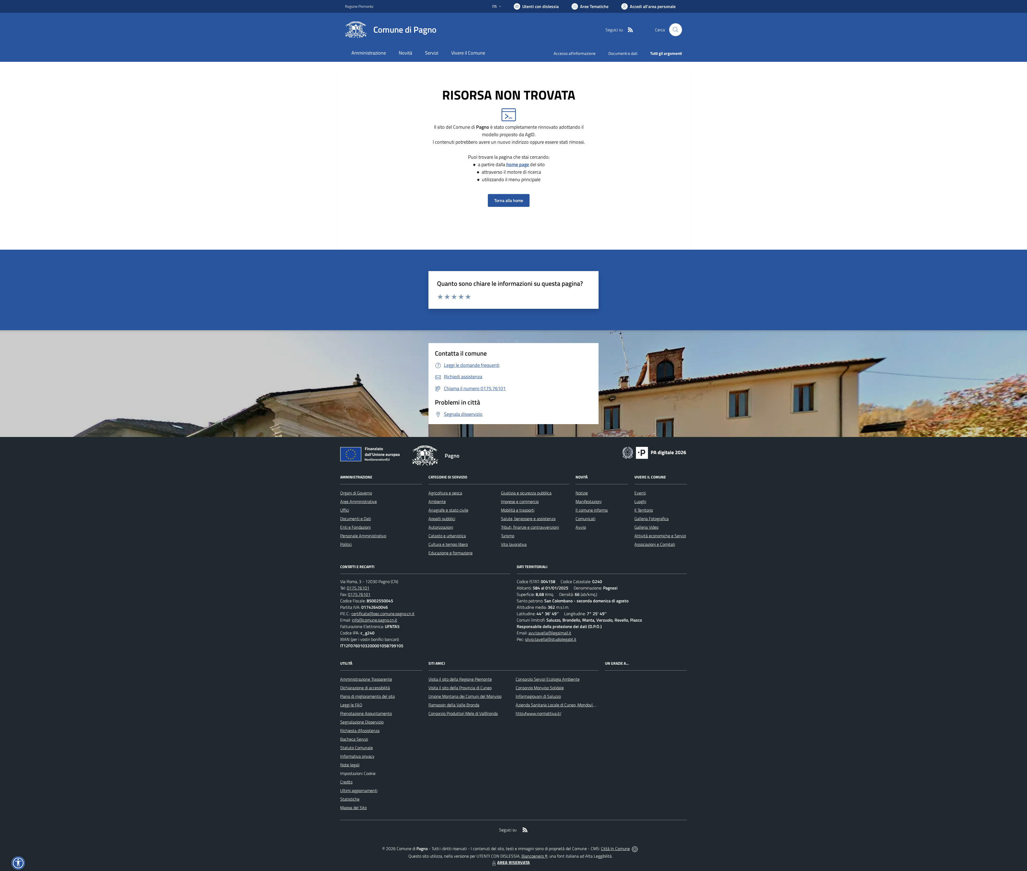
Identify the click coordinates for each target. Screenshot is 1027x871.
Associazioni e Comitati (654, 544)
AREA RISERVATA (513, 862)
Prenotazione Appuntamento (366, 713)
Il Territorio (643, 510)
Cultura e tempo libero (448, 544)
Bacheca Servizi (354, 739)
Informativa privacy (357, 756)
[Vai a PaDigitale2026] (654, 452)
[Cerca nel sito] (675, 29)
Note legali (349, 765)
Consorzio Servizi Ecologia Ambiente (548, 679)
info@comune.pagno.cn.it (374, 620)
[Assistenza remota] (634, 848)
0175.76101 (358, 588)
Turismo (507, 536)
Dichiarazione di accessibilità (365, 687)
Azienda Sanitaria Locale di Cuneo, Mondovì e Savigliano (565, 705)
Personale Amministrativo (363, 536)
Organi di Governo (356, 493)
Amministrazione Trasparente (366, 679)
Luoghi (640, 501)
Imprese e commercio (520, 501)
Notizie (582, 493)
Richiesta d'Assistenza (360, 730)
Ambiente (437, 501)
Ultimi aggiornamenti (358, 790)
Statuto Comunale (356, 747)
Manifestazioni (588, 501)
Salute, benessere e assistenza (528, 518)
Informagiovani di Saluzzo (538, 696)
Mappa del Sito (353, 807)
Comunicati (585, 518)
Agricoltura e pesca (445, 493)
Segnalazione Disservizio (362, 722)
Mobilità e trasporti (517, 510)
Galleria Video (646, 527)
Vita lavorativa (514, 544)
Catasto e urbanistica (447, 536)
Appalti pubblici (441, 518)
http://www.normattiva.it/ (538, 713)
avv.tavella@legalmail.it (549, 633)
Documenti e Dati (355, 518)
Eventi (640, 493)
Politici (346, 544)
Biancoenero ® (534, 856)
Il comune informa (592, 510)
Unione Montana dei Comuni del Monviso (464, 696)
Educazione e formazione (450, 553)
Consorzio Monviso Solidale (540, 687)
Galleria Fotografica (651, 518)
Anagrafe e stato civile (448, 510)
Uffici (344, 510)
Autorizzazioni (440, 527)
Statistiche (349, 799)
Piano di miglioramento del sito (367, 696)
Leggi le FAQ (351, 705)
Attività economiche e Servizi (660, 536)
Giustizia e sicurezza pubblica (526, 493)
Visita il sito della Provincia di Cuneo (460, 687)
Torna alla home (508, 200)
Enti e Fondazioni (355, 527)
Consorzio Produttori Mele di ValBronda (463, 713)
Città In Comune (615, 848)
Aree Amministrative (358, 501)
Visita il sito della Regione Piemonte (460, 679)
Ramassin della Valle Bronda (453, 705)
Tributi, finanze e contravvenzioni (530, 527)
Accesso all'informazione (575, 53)
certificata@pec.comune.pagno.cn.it (383, 613)
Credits (346, 782)
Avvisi (581, 527)
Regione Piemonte (359, 6)
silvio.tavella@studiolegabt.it (550, 639)
